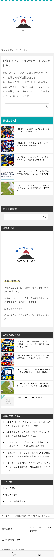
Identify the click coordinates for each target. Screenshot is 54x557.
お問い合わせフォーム (12, 539)
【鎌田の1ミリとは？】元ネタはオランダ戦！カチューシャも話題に (33, 130)
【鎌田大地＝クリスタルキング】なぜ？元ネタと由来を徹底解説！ (33, 144)
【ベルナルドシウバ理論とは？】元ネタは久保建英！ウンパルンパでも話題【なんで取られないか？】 (33, 344)
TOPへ (40, 555)
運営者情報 (7, 529)
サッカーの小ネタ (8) (15, 501)
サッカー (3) (11, 495)
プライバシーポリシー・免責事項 (29, 398)
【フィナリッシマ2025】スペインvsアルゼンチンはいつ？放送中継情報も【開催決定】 (33, 188)
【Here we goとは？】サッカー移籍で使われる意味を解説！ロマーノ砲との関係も (33, 371)
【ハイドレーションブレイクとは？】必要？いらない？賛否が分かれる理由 (33, 158)
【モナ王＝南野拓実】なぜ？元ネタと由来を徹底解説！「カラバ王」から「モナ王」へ (33, 358)
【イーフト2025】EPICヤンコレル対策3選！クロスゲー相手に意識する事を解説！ (33, 385)
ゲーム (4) (10, 488)
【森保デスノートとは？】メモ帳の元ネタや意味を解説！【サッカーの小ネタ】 (33, 172)
